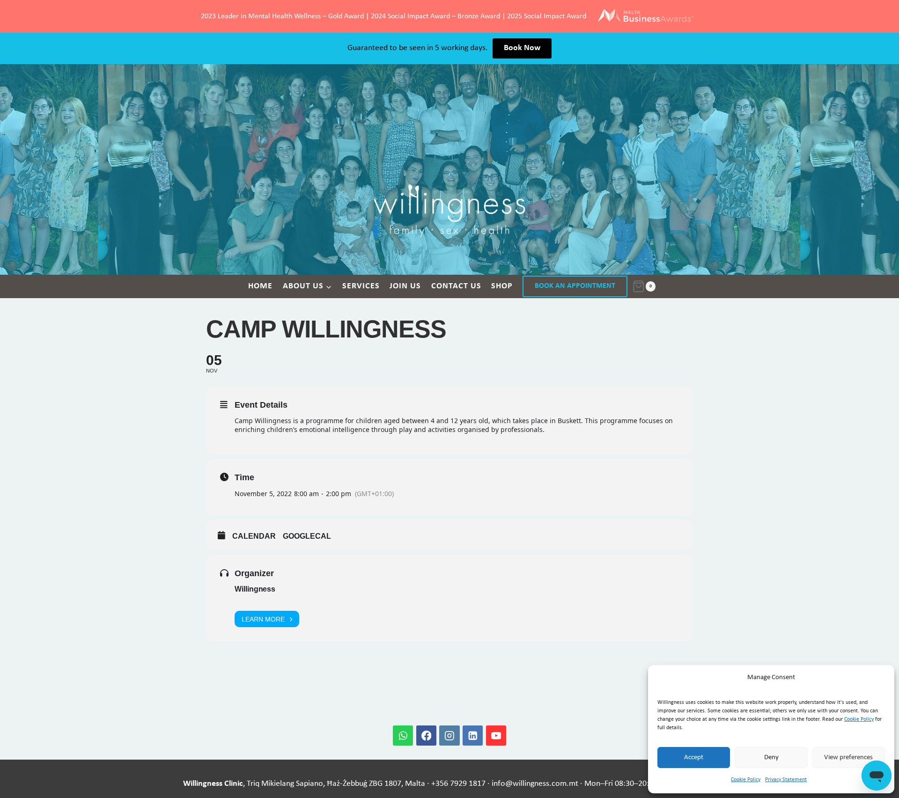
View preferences (848, 757)
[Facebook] (426, 735)
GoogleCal (307, 536)
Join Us (405, 286)
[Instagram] (449, 735)
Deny (771, 757)
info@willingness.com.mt (535, 783)
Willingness (255, 589)
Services (361, 286)
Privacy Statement (786, 780)
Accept (693, 757)
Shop (502, 286)
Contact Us (456, 286)
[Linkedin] (473, 735)
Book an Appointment (575, 286)
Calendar (254, 536)
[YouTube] (496, 735)
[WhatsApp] (403, 735)
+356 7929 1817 (458, 783)
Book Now (522, 48)
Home (260, 286)
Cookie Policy (859, 719)
